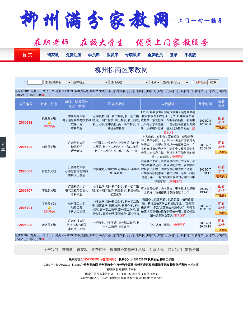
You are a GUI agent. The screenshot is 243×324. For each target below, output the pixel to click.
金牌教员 (155, 55)
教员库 (112, 55)
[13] (164, 91)
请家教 (53, 55)
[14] (170, 91)
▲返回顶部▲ (149, 274)
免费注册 (73, 55)
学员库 (94, 55)
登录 (174, 55)
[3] (120, 91)
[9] (143, 91)
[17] (186, 91)
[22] (213, 91)
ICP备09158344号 (128, 274)
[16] (181, 91)
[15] (175, 91)
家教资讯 (192, 250)
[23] (219, 91)
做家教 (82, 250)
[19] (197, 91)
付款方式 (157, 250)
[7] (136, 91)
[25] (17, 95)
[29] (39, 95)
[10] (148, 91)
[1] (113, 91)
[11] (153, 91)
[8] (139, 91)
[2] (117, 91)
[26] (22, 95)
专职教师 (132, 55)
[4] (124, 91)
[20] (203, 91)
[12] (159, 91)
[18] (192, 91)
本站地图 (193, 264)
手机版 (190, 55)
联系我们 (175, 250)
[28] (33, 95)
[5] (128, 91)
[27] (28, 95)
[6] (132, 91)
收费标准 (99, 250)
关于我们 (51, 250)
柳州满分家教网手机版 (127, 250)
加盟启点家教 (117, 278)
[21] (208, 91)
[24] (224, 91)
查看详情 (221, 120)
